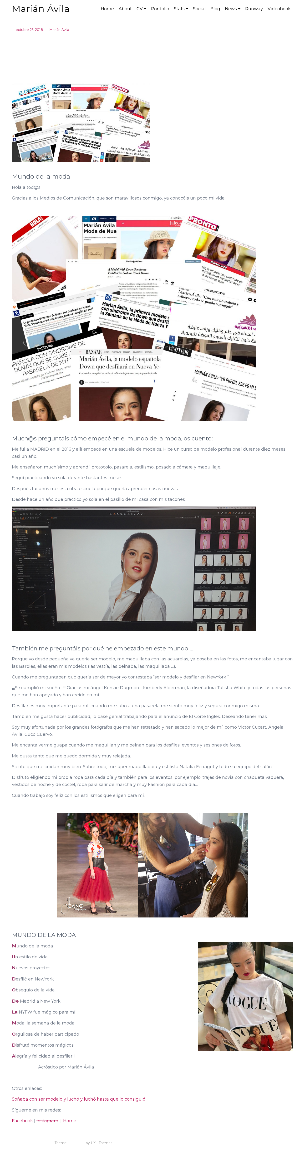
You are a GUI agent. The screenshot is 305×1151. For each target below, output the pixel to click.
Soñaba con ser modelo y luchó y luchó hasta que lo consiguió (78, 1099)
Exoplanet (76, 1143)
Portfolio (160, 8)
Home (107, 8)
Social (199, 8)
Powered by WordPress (31, 1143)
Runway (254, 8)
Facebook (22, 1120)
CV (140, 8)
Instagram (47, 1120)
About (125, 8)
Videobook (279, 8)
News (231, 8)
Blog (215, 8)
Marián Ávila (41, 8)
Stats (179, 8)
